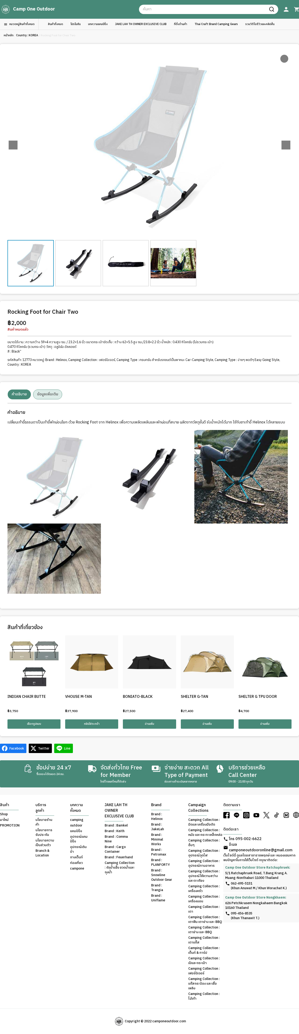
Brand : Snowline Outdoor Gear (161, 875)
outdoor (76, 825)
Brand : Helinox (56, 360)
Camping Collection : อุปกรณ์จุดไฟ (204, 853)
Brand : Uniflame (158, 898)
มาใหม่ (4, 820)
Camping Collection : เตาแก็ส (204, 940)
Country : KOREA (27, 35)
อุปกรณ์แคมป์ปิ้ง (79, 839)
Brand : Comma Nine (116, 839)
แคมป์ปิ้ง (76, 831)
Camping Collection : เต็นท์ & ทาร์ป (204, 950)
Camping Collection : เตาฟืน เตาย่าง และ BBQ (205, 919)
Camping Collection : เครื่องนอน (204, 899)
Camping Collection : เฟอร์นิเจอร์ (91, 360)
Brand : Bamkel (116, 825)
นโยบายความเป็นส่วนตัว (45, 843)
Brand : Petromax (158, 852)
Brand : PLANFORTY (160, 862)
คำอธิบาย (19, 394)
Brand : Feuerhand (119, 857)
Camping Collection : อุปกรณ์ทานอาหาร (204, 863)
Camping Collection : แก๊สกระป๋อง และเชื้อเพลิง (204, 984)
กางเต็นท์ (76, 857)
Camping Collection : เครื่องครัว (204, 888)
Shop (4, 814)
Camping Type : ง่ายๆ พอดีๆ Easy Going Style (247, 360)
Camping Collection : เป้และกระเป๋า (204, 960)
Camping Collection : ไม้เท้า (204, 996)
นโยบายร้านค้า (44, 822)
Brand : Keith (115, 831)
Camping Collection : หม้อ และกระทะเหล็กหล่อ (205, 832)
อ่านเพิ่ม (149, 724)
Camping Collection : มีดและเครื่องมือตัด (204, 822)
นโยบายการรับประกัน (44, 832)
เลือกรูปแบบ (34, 724)
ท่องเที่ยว (76, 863)
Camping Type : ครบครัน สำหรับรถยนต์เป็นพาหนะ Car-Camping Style (165, 360)
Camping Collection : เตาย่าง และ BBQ (204, 930)
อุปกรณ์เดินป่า (78, 849)
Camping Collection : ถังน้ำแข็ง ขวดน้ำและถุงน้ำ (120, 868)
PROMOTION (10, 825)
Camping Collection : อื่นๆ (204, 843)
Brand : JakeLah (157, 827)
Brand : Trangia (157, 887)
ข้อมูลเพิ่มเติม (47, 394)
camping (76, 820)
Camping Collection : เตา (204, 909)
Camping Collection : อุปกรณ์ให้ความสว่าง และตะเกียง (204, 876)
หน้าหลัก (9, 35)
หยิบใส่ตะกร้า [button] (92, 724)
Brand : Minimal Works (157, 840)
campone (77, 868)
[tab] (19, 394)
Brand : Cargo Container (115, 849)
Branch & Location (43, 853)
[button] (285, 145)
